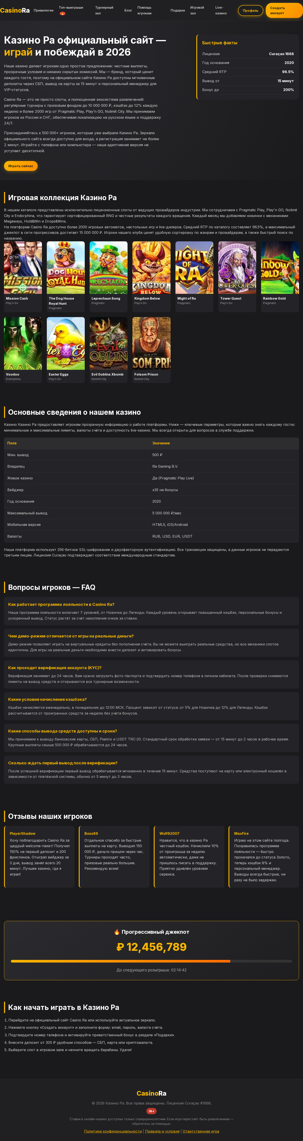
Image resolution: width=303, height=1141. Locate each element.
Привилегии (43, 10)
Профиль (250, 10)
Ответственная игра (201, 1131)
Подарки (178, 10)
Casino (15, 10)
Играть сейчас (20, 166)
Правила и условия (162, 1131)
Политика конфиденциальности (113, 1131)
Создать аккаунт (277, 10)
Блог (128, 10)
